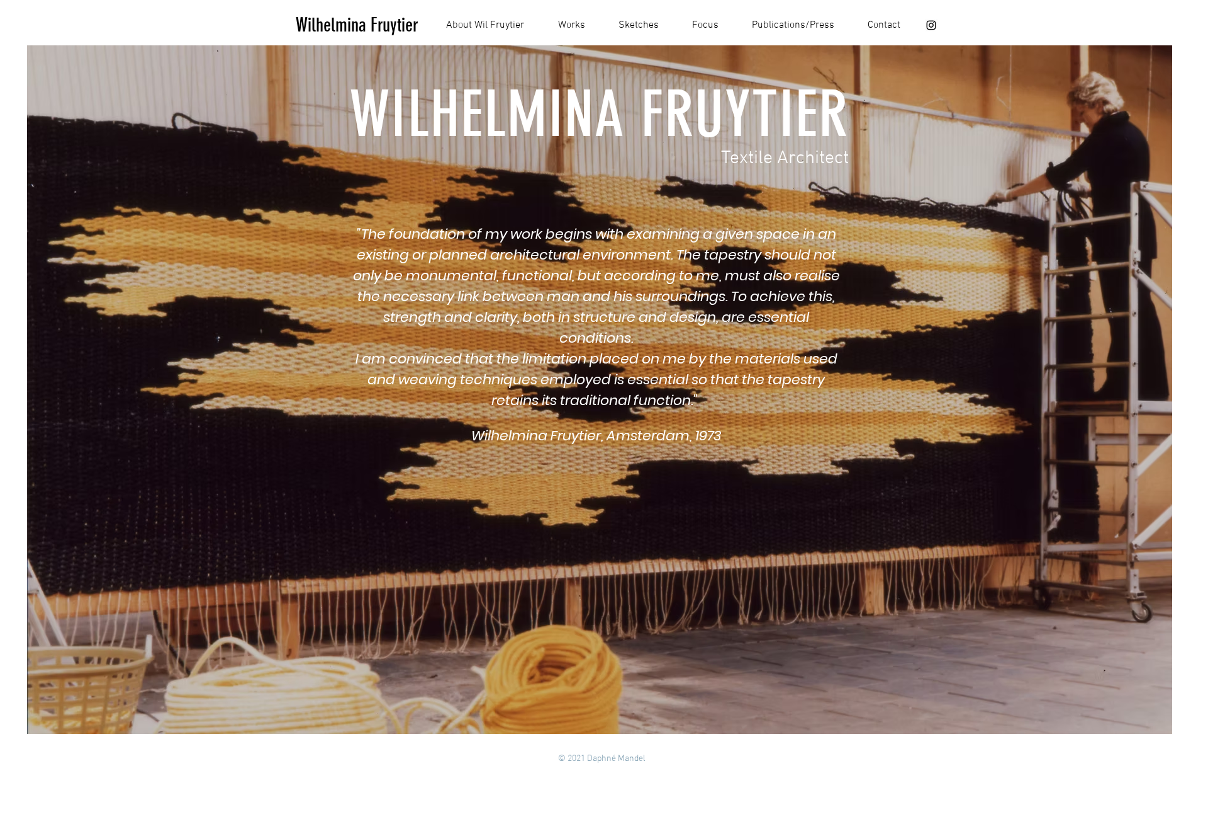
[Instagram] (931, 25)
